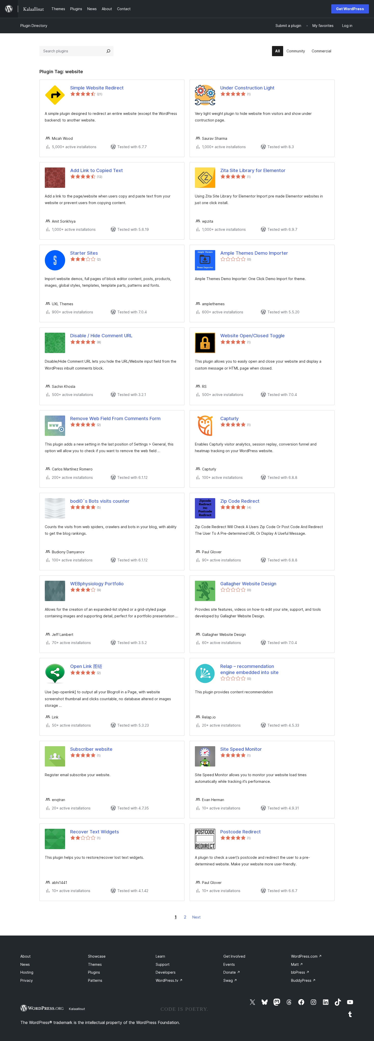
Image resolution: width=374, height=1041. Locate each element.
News (25, 964)
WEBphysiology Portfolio (97, 583)
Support (162, 964)
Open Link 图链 (86, 666)
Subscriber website (91, 749)
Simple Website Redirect (97, 87)
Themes (95, 964)
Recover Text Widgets (94, 831)
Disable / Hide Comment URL (101, 335)
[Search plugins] (108, 51)
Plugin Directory (33, 25)
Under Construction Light (247, 87)
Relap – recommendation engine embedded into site (249, 669)
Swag (230, 980)
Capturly (229, 418)
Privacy (26, 980)
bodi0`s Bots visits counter (100, 501)
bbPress (300, 972)
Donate (231, 972)
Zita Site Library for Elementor (252, 170)
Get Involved (234, 956)
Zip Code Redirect (240, 501)
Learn (160, 956)
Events (229, 964)
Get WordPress (350, 9)
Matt (297, 964)
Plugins (94, 972)
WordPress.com (306, 956)
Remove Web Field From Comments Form (115, 418)
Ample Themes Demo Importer (254, 253)
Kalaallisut (77, 1009)
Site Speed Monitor (241, 749)
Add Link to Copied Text (96, 170)
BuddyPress (303, 980)
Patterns (95, 980)
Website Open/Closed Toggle (252, 335)
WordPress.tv (169, 980)
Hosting (26, 972)
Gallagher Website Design (248, 583)
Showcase (97, 956)
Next (196, 917)
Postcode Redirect (240, 831)
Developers (166, 972)
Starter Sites (84, 253)
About (25, 956)
